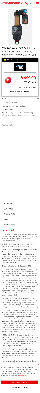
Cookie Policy (22, 376)
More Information (7, 125)
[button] (32, 3)
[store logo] (10, 3)
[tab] (20, 98)
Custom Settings (20, 388)
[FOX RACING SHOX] (20, 70)
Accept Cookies (19, 382)
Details (4, 98)
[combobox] (22, 3)
